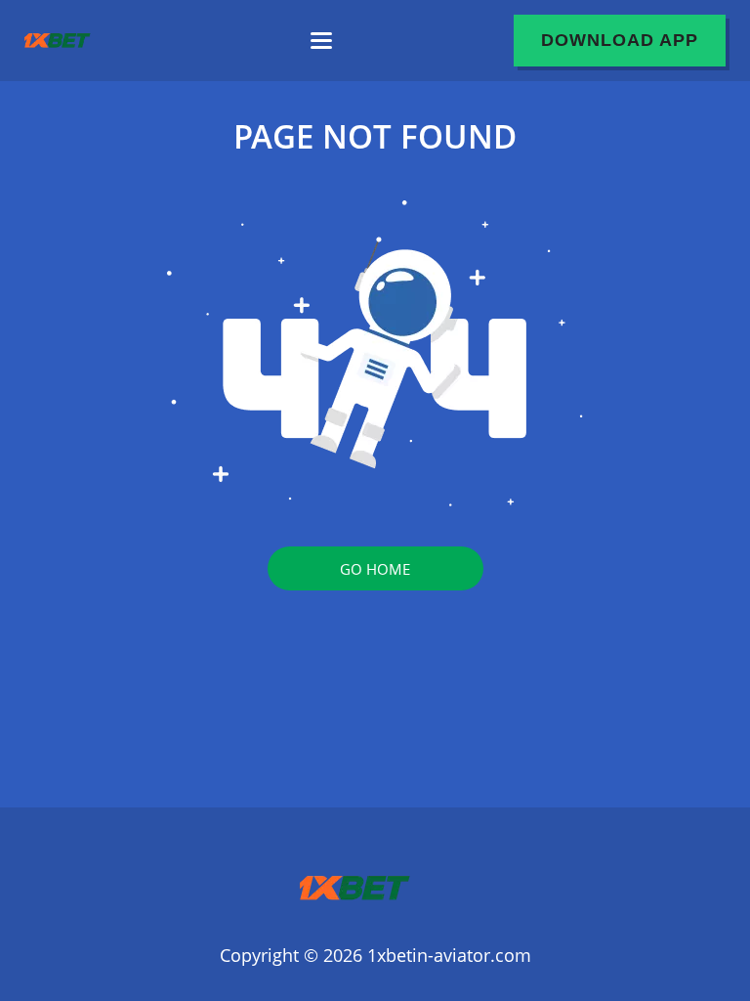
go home (375, 569)
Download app (619, 40)
